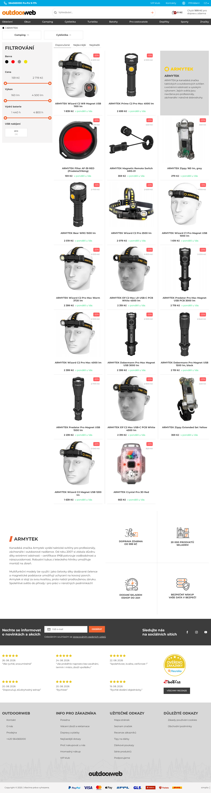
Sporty (184, 21)
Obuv (27, 21)
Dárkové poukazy (124, 745)
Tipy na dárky (121, 739)
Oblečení (7, 21)
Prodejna (11, 732)
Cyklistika (70, 21)
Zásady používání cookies (182, 720)
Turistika (93, 21)
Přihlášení (194, 3)
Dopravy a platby (70, 732)
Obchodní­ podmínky (180, 726)
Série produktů (122, 751)
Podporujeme (122, 758)
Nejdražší (94, 45)
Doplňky (164, 21)
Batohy (113, 21)
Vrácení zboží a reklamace (75, 726)
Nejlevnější (79, 45)
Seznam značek (123, 726)
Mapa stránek (122, 720)
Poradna (65, 720)
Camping (47, 21)
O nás (9, 726)
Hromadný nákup (70, 751)
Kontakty (171, 3)
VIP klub (155, 3)
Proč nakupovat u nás (72, 745)
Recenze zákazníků (125, 732)
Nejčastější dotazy (70, 739)
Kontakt (11, 720)
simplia (204, 787)
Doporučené (62, 45)
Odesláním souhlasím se (75, 636)
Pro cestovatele (138, 21)
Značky (204, 21)
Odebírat (97, 629)
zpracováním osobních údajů (89, 636)
